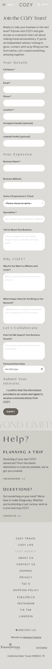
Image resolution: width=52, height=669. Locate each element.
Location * (8, 109)
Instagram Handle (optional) (18, 123)
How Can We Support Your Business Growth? (21, 337)
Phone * (7, 96)
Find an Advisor (11, 479)
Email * (7, 83)
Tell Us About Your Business (17, 229)
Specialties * (10, 212)
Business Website (12, 178)
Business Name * (12, 161)
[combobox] (24, 203)
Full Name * (9, 69)
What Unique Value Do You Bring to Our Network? (23, 301)
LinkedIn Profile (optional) (16, 136)
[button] (8, 4)
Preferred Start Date (14, 364)
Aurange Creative (32, 637)
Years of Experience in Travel (18, 200)
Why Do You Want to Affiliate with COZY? (20, 268)
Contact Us (9, 516)
